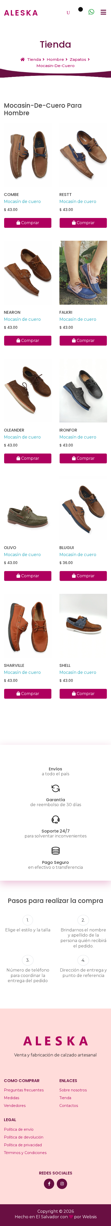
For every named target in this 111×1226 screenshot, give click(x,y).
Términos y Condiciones (25, 1152)
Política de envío (19, 1129)
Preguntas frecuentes (24, 1090)
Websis (89, 1216)
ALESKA (21, 12)
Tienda (33, 59)
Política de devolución (23, 1137)
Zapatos (78, 59)
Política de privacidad (23, 1145)
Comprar (29, 222)
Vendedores (15, 1105)
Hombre (55, 59)
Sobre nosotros (73, 1090)
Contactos (68, 1105)
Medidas (11, 1098)
